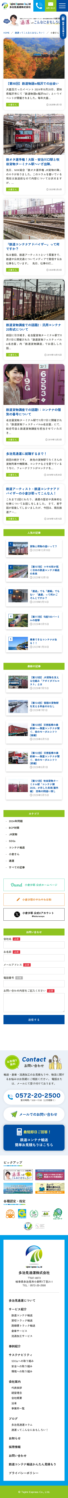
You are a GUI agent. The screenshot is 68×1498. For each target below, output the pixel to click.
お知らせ (15, 1438)
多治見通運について (22, 1300)
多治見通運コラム (22, 1425)
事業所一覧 (18, 1408)
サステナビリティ (21, 1355)
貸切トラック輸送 (22, 1320)
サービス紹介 (18, 1309)
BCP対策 (14, 828)
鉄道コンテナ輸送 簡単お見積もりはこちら (34, 1138)
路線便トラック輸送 (23, 1325)
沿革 (14, 1403)
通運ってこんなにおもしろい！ (30, 32)
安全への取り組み (22, 1366)
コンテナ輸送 (17, 847)
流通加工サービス (22, 1336)
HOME (6, 32)
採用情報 (15, 1447)
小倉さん (14, 854)
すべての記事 (17, 867)
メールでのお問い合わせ (38, 1114)
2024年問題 (16, 821)
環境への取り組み (22, 1371)
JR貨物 (13, 834)
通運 (11, 861)
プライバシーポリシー (23, 1473)
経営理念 (16, 1393)
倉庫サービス (19, 1331)
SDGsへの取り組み (22, 1361)
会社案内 (15, 1381)
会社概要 (16, 1398)
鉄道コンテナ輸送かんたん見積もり (32, 1464)
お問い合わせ (18, 1455)
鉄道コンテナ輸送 (22, 1315)
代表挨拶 (16, 1388)
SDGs (12, 841)
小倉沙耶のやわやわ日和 (36, 899)
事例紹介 (15, 1346)
